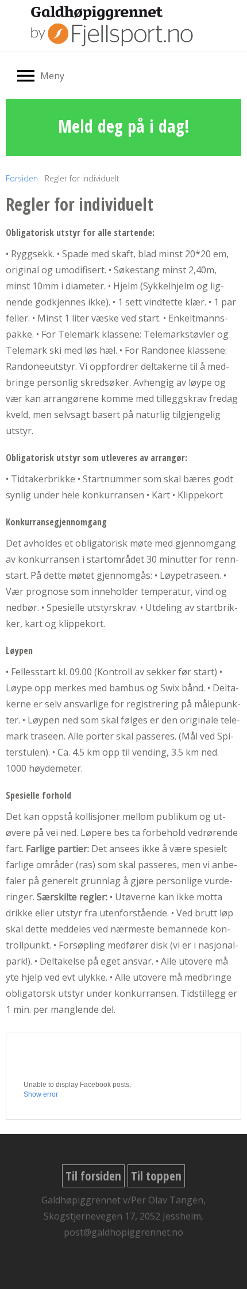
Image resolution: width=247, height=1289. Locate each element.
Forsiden (22, 178)
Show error (41, 1094)
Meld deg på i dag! (124, 126)
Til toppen (156, 1176)
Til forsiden (93, 1176)
